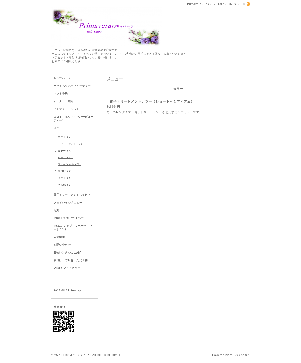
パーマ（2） (65, 157)
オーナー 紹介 (64, 101)
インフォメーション (66, 109)
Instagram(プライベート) (71, 217)
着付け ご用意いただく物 (71, 260)
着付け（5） (65, 171)
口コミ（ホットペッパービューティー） (74, 118)
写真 (56, 210)
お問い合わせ (62, 244)
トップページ (62, 78)
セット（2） (65, 178)
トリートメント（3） (70, 143)
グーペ (234, 355)
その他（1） (65, 184)
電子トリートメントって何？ (72, 194)
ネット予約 (61, 93)
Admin (245, 355)
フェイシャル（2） (69, 164)
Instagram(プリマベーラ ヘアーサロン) (73, 227)
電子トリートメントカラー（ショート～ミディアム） (152, 101)
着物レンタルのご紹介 (68, 252)
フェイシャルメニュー (68, 202)
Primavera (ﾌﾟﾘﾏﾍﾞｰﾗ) (76, 354)
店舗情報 (59, 237)
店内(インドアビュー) (68, 267)
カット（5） (65, 137)
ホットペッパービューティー (72, 85)
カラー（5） (65, 150)
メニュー (59, 128)
